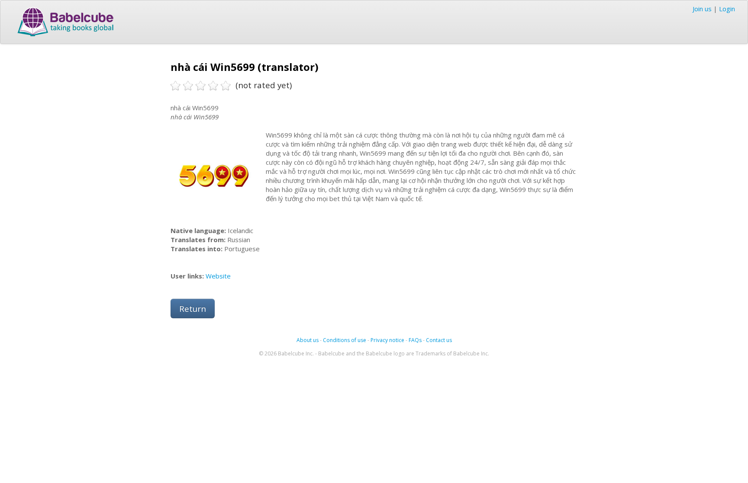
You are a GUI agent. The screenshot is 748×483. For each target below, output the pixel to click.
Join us (702, 8)
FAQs (415, 340)
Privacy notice (387, 340)
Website (218, 276)
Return (192, 308)
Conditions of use (344, 340)
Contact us (439, 340)
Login (727, 8)
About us (308, 340)
